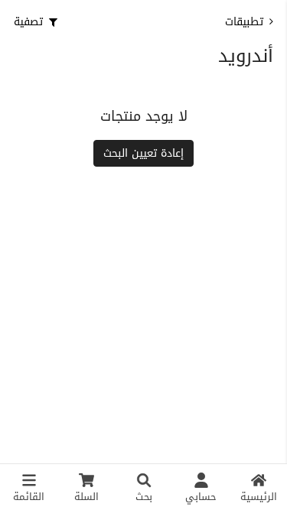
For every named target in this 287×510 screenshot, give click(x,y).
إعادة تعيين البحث (143, 153)
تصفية (28, 22)
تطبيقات (244, 22)
